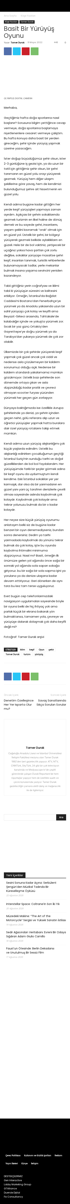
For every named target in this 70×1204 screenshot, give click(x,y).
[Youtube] (53, 1141)
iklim (22, 649)
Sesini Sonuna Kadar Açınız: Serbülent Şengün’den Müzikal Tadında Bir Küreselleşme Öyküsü (31, 887)
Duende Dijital (12, 1192)
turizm (27, 654)
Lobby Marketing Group (17, 1184)
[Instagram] (24, 1141)
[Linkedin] (31, 1141)
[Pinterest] (26, 51)
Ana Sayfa (10, 15)
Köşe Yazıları (28, 15)
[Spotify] (38, 1141)
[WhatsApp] (34, 51)
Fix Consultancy (13, 1196)
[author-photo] (35, 742)
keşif (31, 649)
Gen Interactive (13, 1180)
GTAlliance (10, 1188)
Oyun (41, 649)
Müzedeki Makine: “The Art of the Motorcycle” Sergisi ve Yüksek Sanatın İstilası (36, 918)
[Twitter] (17, 51)
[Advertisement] (35, 1076)
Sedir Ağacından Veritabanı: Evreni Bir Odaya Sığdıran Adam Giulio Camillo (36, 934)
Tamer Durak (27, 21)
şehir (51, 649)
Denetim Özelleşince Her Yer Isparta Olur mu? (19, 704)
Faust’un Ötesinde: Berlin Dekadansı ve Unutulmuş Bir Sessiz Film (30, 950)
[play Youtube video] (35, 847)
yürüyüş (39, 654)
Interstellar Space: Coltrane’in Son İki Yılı (33, 904)
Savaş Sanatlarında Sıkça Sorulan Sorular (51, 702)
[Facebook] (8, 51)
